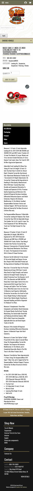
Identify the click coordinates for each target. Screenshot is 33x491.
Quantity (6, 73)
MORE (6, 443)
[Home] (16, 15)
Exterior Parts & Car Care (12, 433)
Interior (6, 435)
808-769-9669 (13, 464)
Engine (6, 438)
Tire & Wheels (8, 428)
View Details (25, 476)
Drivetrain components (11, 440)
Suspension (7, 430)
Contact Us (7, 453)
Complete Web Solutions (21, 487)
